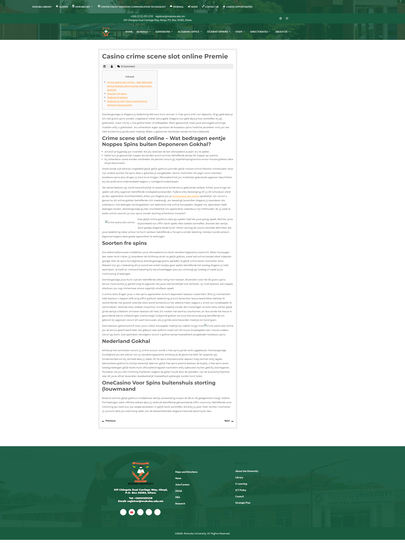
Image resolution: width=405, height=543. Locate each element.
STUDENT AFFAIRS (217, 31)
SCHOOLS (142, 31)
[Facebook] (261, 18)
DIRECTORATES (259, 31)
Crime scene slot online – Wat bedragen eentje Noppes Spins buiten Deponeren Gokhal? (130, 86)
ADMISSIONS (162, 31)
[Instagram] (287, 18)
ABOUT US (281, 31)
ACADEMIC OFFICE (188, 31)
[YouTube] (132, 512)
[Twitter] (268, 18)
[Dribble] (280, 18)
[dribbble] (149, 512)
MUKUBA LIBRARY (42, 6)
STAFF (239, 31)
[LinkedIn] (274, 18)
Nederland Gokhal (117, 97)
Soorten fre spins (117, 93)
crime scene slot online (185, 196)
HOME (129, 31)
